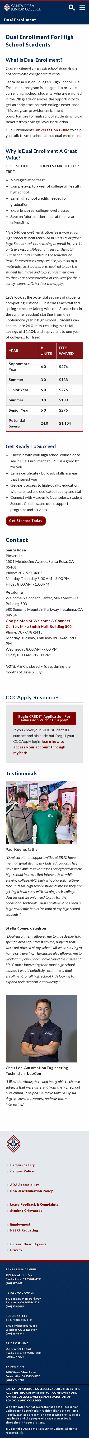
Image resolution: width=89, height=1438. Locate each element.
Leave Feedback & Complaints (34, 1204)
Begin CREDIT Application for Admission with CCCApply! (44, 718)
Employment (20, 1224)
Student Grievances (26, 1210)
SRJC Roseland (17, 1343)
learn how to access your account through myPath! (39, 747)
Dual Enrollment (20, 20)
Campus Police (22, 1171)
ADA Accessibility (24, 1185)
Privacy (16, 1250)
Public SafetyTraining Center (19, 1317)
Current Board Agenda (28, 1244)
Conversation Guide (51, 129)
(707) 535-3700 (15, 1380)
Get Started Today (25, 521)
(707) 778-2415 (15, 1306)
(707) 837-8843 (15, 1333)
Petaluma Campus (20, 1292)
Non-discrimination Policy (31, 1191)
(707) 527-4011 (15, 1283)
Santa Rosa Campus (21, 1269)
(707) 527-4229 (15, 1356)
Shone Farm (15, 1366)
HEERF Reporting (24, 1230)
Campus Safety (22, 1165)
